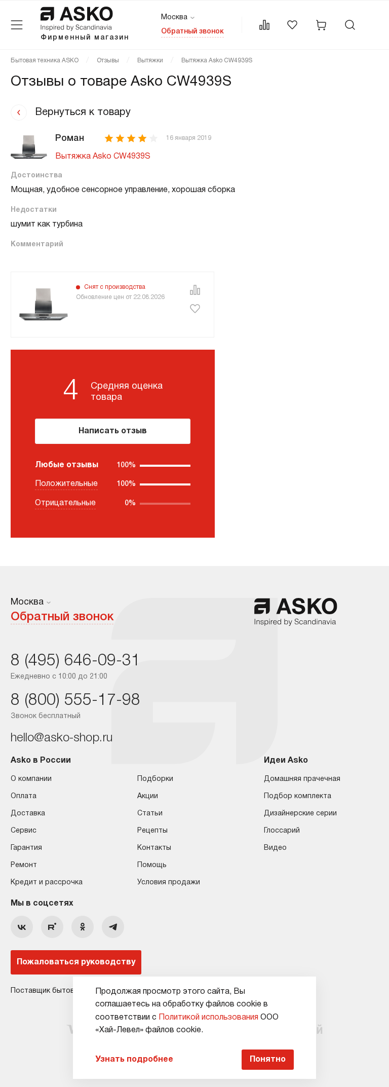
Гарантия (26, 848)
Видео (275, 848)
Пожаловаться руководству (76, 962)
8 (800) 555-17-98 (75, 700)
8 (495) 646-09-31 (75, 661)
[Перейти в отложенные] (292, 25)
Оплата (23, 796)
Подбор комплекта (297, 796)
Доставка (28, 813)
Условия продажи (168, 882)
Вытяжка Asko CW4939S (102, 156)
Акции (147, 796)
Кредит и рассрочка (47, 882)
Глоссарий (282, 831)
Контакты (154, 848)
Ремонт (24, 865)
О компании (31, 779)
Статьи (150, 813)
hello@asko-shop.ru (61, 738)
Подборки (155, 779)
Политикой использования (208, 1017)
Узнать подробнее (134, 1059)
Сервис (23, 831)
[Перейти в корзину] (321, 25)
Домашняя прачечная (302, 779)
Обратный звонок (192, 31)
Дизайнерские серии (300, 813)
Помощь (152, 865)
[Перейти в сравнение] (264, 25)
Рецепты (152, 831)
